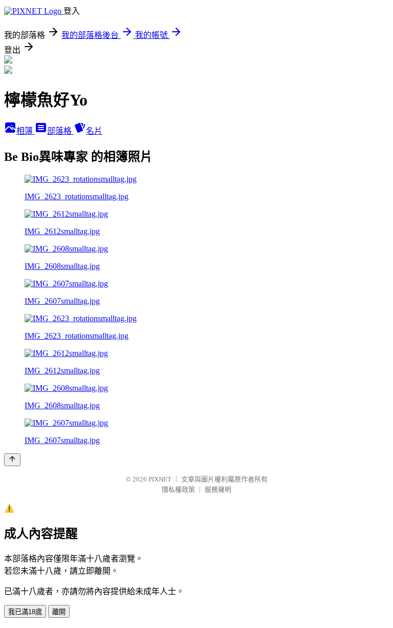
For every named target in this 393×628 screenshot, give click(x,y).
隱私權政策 (178, 489)
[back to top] (12, 459)
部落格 (60, 131)
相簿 (25, 131)
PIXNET (159, 479)
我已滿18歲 (25, 612)
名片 (94, 131)
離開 (59, 612)
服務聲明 (218, 489)
